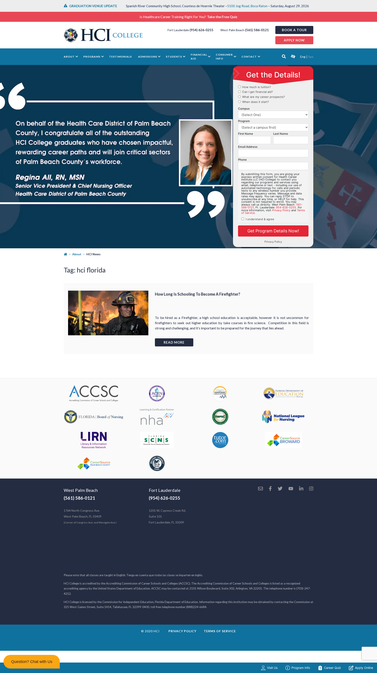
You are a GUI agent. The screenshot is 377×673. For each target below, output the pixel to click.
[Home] (68, 254)
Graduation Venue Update (93, 6)
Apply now (294, 40)
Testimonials (120, 56)
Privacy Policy (182, 631)
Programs (91, 56)
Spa (310, 56)
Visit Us (272, 668)
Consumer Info (224, 56)
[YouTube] (290, 489)
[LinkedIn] (301, 489)
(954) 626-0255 (201, 30)
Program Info (300, 668)
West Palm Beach (81, 490)
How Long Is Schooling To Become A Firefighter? (197, 294)
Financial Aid (199, 56)
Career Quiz (332, 668)
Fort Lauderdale (164, 490)
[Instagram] (311, 489)
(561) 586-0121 (257, 30)
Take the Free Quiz (222, 17)
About (69, 56)
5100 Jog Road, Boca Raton (247, 6)
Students (174, 56)
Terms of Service (220, 631)
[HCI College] (103, 35)
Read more (174, 342)
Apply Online (364, 668)
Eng (302, 56)
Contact (249, 56)
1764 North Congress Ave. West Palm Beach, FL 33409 (90, 516)
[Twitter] (280, 489)
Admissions (147, 56)
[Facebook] (270, 489)
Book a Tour (294, 30)
